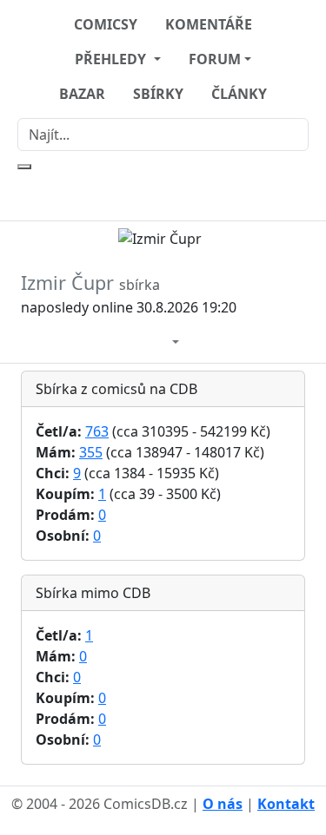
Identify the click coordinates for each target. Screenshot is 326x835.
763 (97, 431)
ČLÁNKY (239, 93)
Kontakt (286, 803)
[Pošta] (157, 340)
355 (91, 452)
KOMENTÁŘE (208, 24)
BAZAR (82, 93)
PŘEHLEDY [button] (112, 59)
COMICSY (105, 24)
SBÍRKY (158, 93)
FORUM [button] (215, 59)
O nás (223, 803)
